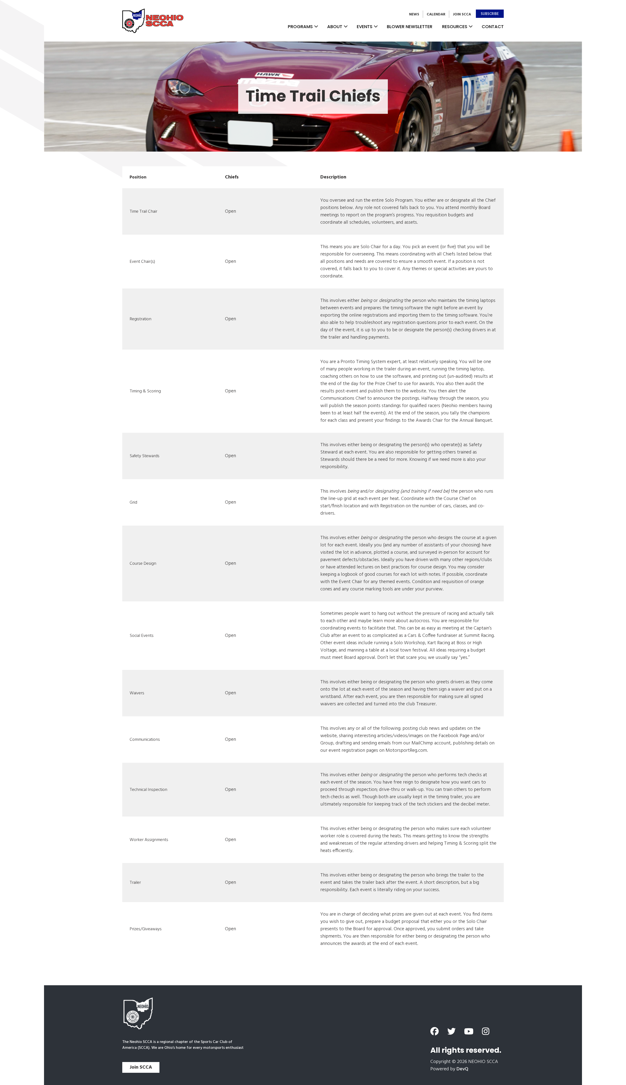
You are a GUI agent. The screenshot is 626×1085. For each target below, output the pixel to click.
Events (364, 26)
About (334, 26)
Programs (300, 26)
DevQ (462, 1069)
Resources (454, 26)
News (414, 14)
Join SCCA (462, 14)
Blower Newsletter (409, 26)
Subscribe (490, 14)
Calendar (436, 14)
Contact (493, 26)
